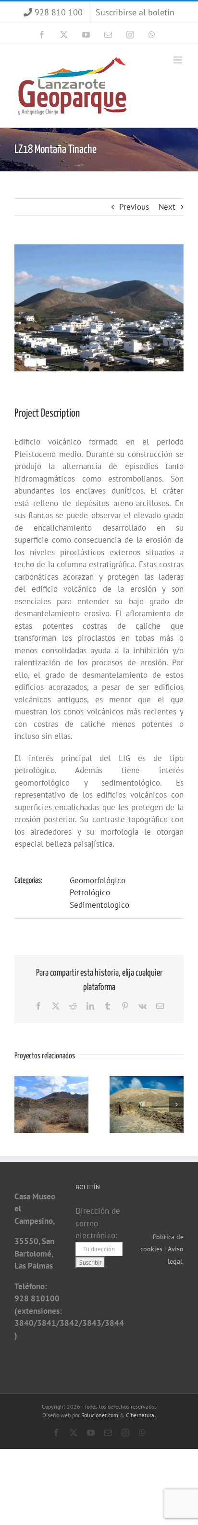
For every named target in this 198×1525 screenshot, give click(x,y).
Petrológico (90, 892)
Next (167, 207)
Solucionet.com (99, 1415)
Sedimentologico (99, 905)
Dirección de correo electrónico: (97, 1223)
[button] (21, 1104)
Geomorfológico (97, 880)
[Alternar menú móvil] (178, 60)
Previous (134, 207)
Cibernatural (141, 1415)
